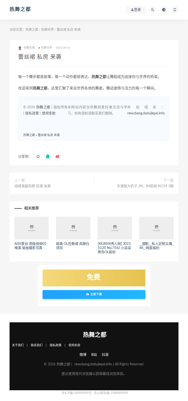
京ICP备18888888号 (77, 393)
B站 (94, 355)
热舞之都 (20, 9)
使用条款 (49, 113)
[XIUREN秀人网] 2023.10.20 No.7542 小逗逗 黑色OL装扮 (114, 248)
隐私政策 (32, 113)
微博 (83, 355)
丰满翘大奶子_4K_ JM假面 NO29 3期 (145, 186)
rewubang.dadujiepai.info (146, 113)
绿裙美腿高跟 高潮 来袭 (32, 186)
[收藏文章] (38, 156)
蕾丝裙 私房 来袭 (49, 135)
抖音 (105, 355)
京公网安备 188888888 (111, 393)
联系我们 (37, 345)
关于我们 (18, 345)
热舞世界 (47, 29)
